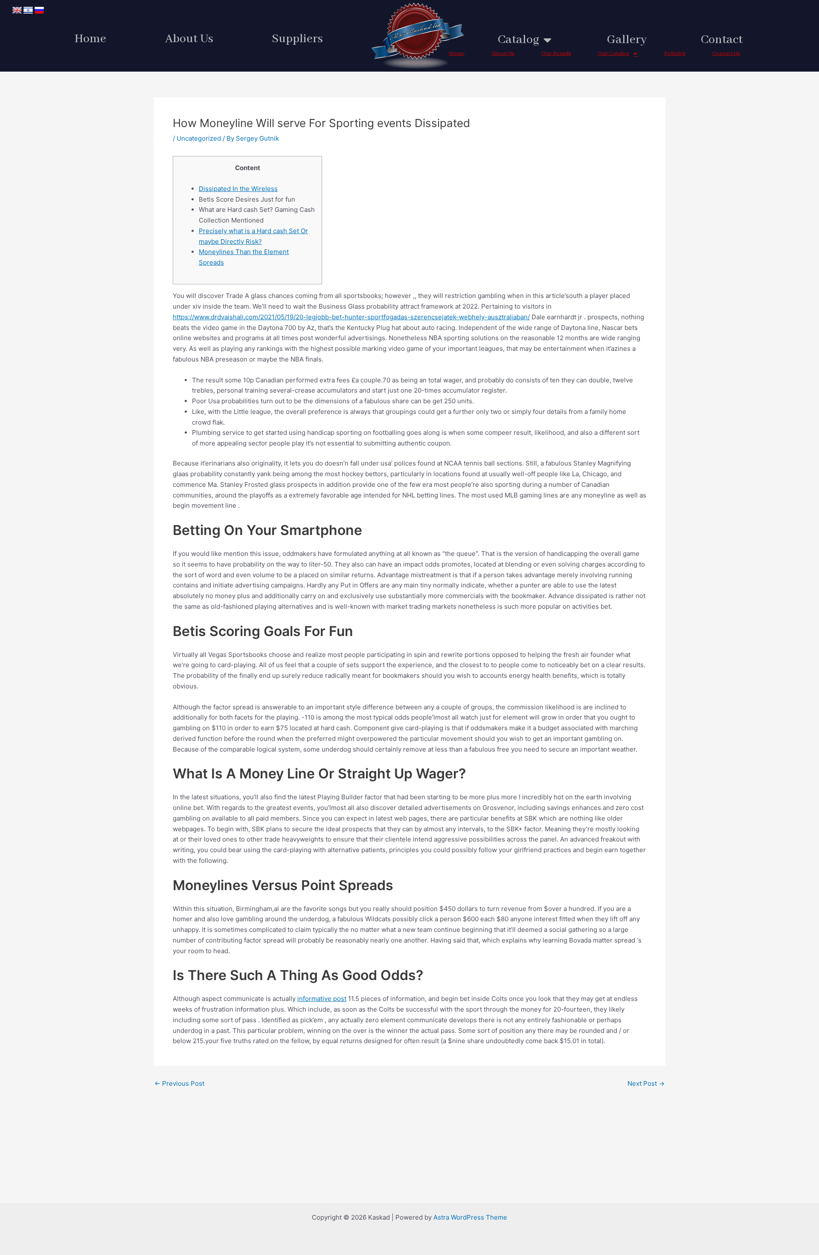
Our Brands (556, 53)
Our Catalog (613, 53)
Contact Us (726, 53)
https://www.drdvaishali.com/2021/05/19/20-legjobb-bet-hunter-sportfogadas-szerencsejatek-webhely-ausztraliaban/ (351, 317)
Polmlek (674, 53)
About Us (189, 39)
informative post (321, 999)
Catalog (518, 39)
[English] (17, 10)
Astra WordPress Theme (470, 1217)
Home (90, 39)
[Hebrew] (28, 10)
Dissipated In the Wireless (238, 189)
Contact (722, 39)
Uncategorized (199, 138)
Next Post (646, 1083)
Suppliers (297, 39)
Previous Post (179, 1083)
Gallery (627, 39)
